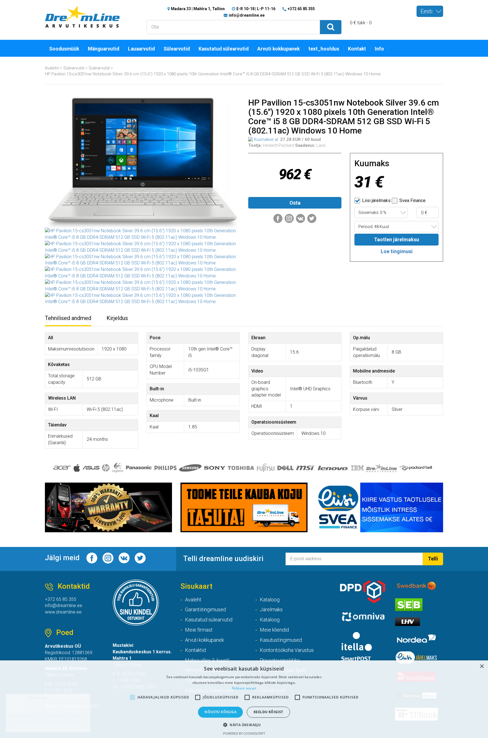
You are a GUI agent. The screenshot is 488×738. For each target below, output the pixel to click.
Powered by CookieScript (244, 733)
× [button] (482, 666)
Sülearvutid (177, 49)
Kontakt (357, 49)
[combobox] (430, 11)
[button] (244, 724)
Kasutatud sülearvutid (224, 49)
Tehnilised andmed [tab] (68, 318)
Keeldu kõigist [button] (268, 711)
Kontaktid (195, 650)
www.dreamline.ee (63, 612)
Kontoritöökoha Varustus (287, 650)
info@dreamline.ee (247, 15)
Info (379, 49)
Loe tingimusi (397, 251)
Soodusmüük (64, 49)
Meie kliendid (274, 630)
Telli (433, 559)
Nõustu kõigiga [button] (220, 711)
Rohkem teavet (244, 688)
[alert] (244, 699)
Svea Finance (412, 200)
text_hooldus (323, 49)
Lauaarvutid (141, 49)
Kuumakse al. (266, 139)
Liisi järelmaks (376, 200)
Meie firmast (199, 630)
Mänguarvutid (103, 49)
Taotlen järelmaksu (396, 239)
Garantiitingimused (205, 609)
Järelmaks (271, 609)
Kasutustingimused (281, 640)
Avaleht (52, 68)
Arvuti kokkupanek (278, 49)
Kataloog (270, 600)
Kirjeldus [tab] (117, 318)
